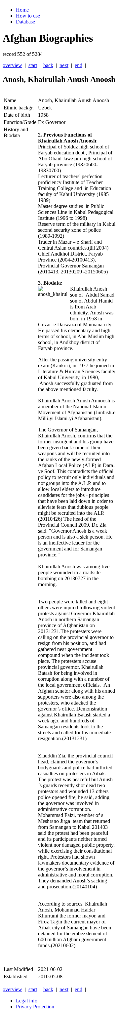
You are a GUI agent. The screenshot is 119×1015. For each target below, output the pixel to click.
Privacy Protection (35, 1006)
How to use (28, 16)
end (78, 65)
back (48, 65)
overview (12, 65)
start (32, 65)
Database (25, 21)
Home (22, 10)
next (64, 65)
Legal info (26, 1000)
